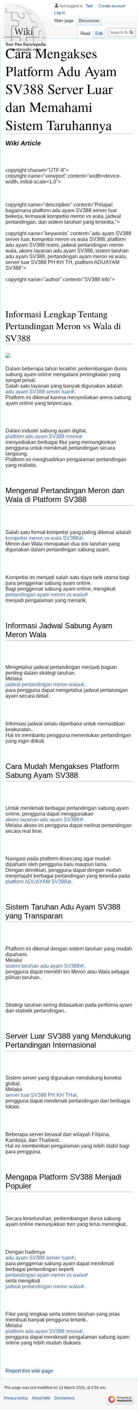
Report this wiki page (29, 1371)
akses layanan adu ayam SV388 (42, 819)
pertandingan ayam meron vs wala (44, 594)
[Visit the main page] (25, 25)
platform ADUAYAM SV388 (36, 881)
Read (85, 33)
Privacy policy (16, 1398)
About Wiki (41, 1398)
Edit (99, 33)
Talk (89, 6)
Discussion (89, 20)
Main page (63, 20)
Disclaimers (64, 1398)
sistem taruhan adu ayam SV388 (42, 966)
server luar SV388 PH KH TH (38, 1095)
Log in (59, 13)
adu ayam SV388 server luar (37, 391)
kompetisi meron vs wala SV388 (42, 538)
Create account (112, 6)
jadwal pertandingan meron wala (42, 684)
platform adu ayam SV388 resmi (41, 436)
